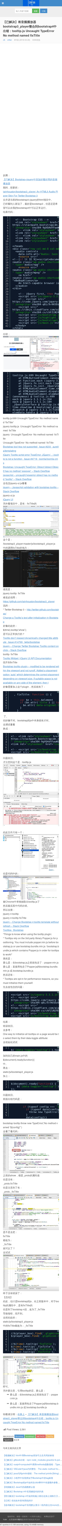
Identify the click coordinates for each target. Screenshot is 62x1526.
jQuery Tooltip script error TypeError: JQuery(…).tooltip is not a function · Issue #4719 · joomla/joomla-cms (31, 459)
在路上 (31, 3)
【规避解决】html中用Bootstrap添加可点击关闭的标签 (28, 1455)
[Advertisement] (31, 76)
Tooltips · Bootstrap (13, 930)
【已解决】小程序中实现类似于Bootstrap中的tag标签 (28, 1477)
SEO (27, 1519)
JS (4, 40)
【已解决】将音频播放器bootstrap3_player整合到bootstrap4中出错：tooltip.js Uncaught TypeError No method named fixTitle (30, 28)
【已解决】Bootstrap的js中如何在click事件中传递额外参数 (30, 1482)
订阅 (43, 11)
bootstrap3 (30, 1436)
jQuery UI (8, 499)
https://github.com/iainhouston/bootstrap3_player (29, 601)
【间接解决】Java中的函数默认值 (19, 1486)
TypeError (8, 1439)
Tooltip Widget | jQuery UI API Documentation (27, 658)
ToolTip (50, 1436)
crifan (9, 40)
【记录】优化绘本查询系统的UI (18, 1500)
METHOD (41, 1436)
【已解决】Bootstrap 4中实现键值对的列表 (23, 1491)
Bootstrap (19, 1436)
